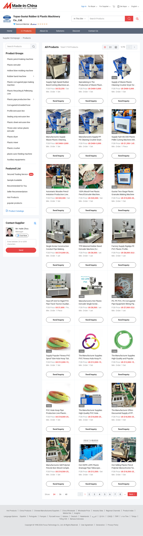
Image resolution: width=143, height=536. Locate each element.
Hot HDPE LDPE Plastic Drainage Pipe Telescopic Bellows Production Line (89, 468)
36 (60, 494)
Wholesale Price (84, 510)
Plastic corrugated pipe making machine (20, 83)
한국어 (101, 516)
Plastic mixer (12, 142)
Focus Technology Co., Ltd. (53, 525)
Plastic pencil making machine (20, 59)
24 (54, 494)
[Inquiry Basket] (114, 6)
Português (33, 516)
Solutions (60, 30)
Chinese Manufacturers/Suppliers (46, 510)
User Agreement (87, 525)
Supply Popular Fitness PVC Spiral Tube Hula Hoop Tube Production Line (58, 358)
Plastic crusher (13, 148)
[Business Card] (35, 223)
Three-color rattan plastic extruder (18, 129)
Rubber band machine (16, 76)
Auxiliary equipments (16, 159)
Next (131, 494)
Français (43, 516)
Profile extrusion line (16, 110)
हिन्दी (116, 516)
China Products (25, 510)
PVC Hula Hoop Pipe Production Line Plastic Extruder (56, 413)
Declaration (100, 525)
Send (21, 250)
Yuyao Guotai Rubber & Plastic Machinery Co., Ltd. (36, 18)
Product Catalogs (16, 211)
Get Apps (123, 6)
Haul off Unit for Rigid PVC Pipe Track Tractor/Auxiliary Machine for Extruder (58, 304)
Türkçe (133, 516)
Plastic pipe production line (18, 99)
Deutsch (74, 516)
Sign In (83, 6)
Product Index (128, 510)
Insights (77, 513)
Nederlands (84, 516)
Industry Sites (98, 510)
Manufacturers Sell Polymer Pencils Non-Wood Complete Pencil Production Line (58, 468)
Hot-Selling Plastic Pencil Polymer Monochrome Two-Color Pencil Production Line (124, 468)
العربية (94, 516)
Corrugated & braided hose (18, 105)
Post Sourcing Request (137, 18)
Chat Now (23, 235)
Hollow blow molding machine (20, 70)
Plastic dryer (12, 136)
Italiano (65, 516)
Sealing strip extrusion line (18, 116)
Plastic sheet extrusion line (18, 122)
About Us (44, 30)
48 (66, 494)
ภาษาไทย (124, 516)
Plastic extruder (14, 64)
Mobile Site (67, 513)
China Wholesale (68, 510)
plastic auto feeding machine (19, 153)
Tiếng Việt (63, 519)
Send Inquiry (58, 101)
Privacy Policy (113, 525)
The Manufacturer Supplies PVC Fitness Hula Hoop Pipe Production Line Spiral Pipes (91, 358)
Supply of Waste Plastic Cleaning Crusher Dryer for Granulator (123, 85)
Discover (76, 30)
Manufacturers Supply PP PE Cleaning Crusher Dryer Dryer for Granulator (90, 139)
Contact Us (93, 30)
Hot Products (12, 510)
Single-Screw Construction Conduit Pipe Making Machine (57, 249)
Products (27, 30)
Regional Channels (113, 510)
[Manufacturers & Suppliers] (21, 5)
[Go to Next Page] (134, 47)
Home (9, 30)
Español (23, 516)
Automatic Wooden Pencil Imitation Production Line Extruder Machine (57, 194)
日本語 (109, 516)
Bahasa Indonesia (77, 519)
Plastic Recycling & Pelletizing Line (20, 92)
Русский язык (54, 516)
